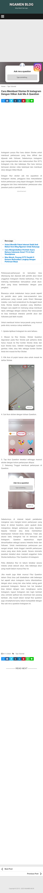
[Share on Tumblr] (15, 100)
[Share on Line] (32, 100)
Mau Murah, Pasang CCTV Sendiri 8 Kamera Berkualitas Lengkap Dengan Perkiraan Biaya (20, 259)
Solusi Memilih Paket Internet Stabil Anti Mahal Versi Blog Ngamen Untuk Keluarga (22, 246)
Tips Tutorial (19, 654)
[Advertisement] (21, 40)
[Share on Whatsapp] (28, 100)
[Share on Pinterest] (24, 100)
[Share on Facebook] (7, 100)
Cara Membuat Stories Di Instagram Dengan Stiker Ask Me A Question (21, 92)
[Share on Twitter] (11, 100)
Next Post (8, 869)
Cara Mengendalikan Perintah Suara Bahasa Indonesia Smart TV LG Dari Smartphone (20, 252)
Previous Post (32, 874)
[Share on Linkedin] (19, 100)
